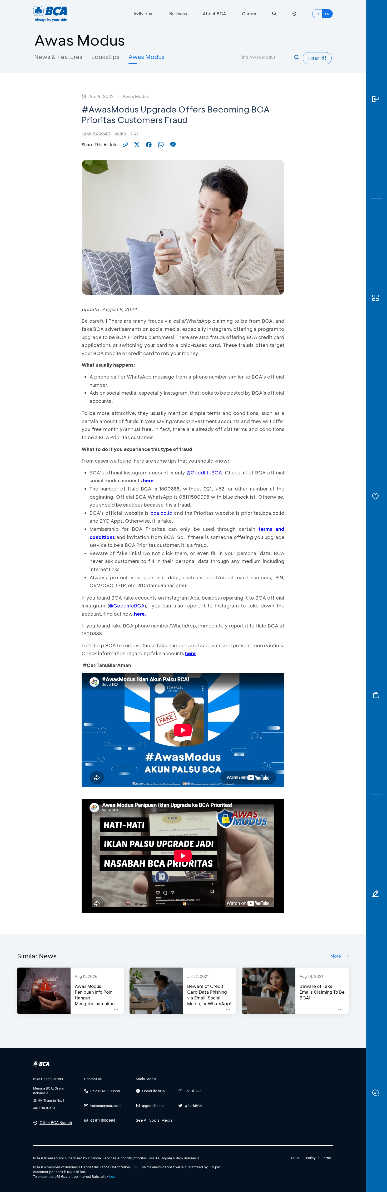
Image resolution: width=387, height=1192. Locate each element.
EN (327, 14)
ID (317, 14)
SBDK (295, 1158)
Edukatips (105, 57)
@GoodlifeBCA (204, 472)
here (148, 480)
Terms (326, 1158)
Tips (134, 133)
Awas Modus (146, 57)
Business (178, 13)
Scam (120, 133)
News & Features (58, 57)
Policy (311, 1158)
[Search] (274, 14)
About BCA (214, 13)
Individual (143, 13)
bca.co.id (161, 513)
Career (249, 13)
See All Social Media (154, 1120)
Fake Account (96, 133)
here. (140, 614)
